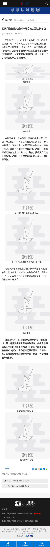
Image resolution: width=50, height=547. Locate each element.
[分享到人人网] (44, 469)
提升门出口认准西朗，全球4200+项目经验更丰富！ (22, 486)
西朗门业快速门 (23, 474)
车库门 (20, 534)
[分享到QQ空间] (36, 469)
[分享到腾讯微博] (41, 469)
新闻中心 (22, 20)
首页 (14, 20)
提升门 (41, 531)
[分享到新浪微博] (39, 469)
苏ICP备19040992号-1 (22, 531)
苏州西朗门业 (12, 474)
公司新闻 (31, 20)
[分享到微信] (47, 469)
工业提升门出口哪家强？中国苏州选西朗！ (22, 481)
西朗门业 (5, 474)
